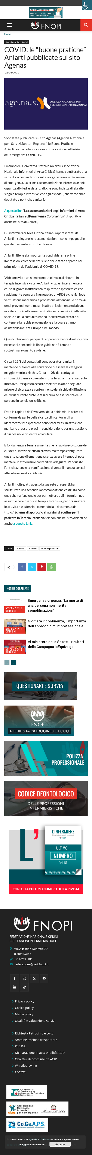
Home (7, 34)
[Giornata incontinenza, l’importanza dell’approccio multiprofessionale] (15, 626)
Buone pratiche (49, 548)
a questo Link (22, 523)
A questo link (13, 210)
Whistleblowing (26, 1065)
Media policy (24, 1014)
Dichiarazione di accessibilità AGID (40, 1053)
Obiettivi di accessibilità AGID (36, 1059)
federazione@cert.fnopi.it (32, 964)
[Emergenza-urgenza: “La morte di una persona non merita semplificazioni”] (15, 605)
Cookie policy (24, 1008)
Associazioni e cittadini (17, 42)
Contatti (20, 1072)
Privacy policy (24, 1001)
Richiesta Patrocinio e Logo (34, 1033)
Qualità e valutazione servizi (35, 1021)
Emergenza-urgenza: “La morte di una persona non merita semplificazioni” (55, 605)
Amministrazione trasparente (36, 1040)
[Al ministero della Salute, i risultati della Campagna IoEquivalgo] (15, 646)
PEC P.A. (20, 1046)
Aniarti (33, 548)
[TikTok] (24, 987)
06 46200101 (24, 959)
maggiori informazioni (32, 1144)
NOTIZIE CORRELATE (18, 588)
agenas (20, 548)
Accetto (60, 1144)
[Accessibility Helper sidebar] (87, 5)
